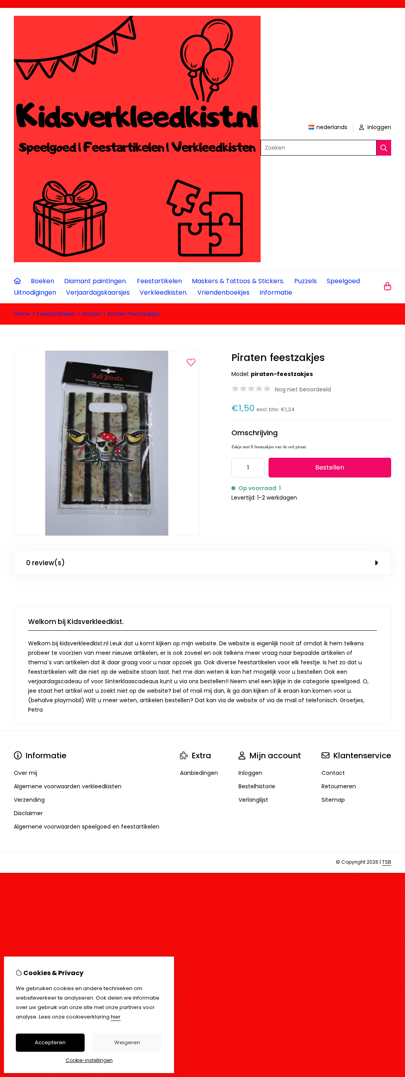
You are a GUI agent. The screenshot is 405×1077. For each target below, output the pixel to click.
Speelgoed (343, 281)
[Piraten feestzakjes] (107, 534)
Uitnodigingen (35, 292)
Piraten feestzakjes (134, 314)
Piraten (91, 314)
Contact (333, 773)
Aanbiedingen (199, 773)
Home (22, 314)
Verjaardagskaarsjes (98, 292)
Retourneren (339, 786)
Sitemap (333, 800)
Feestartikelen (159, 281)
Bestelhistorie (256, 786)
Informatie (275, 292)
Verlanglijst (253, 800)
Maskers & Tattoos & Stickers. (238, 281)
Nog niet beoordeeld (303, 389)
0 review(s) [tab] (45, 563)
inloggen (378, 127)
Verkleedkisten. (163, 292)
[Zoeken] (384, 148)
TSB (386, 862)
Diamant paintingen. (95, 281)
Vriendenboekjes (223, 292)
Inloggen (250, 773)
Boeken (42, 281)
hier (116, 1017)
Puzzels (305, 281)
